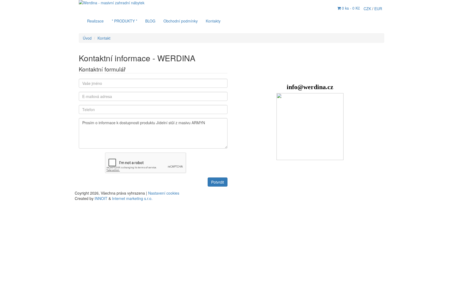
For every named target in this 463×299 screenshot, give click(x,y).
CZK (368, 8)
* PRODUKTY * (124, 21)
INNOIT (101, 198)
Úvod (87, 38)
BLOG (150, 21)
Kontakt (104, 38)
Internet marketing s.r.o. (132, 198)
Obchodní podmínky (180, 21)
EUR (378, 8)
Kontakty (213, 21)
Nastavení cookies (163, 193)
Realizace (95, 21)
